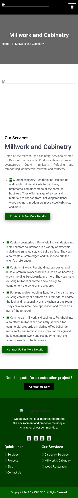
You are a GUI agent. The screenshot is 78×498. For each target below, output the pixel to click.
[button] (27, 216)
